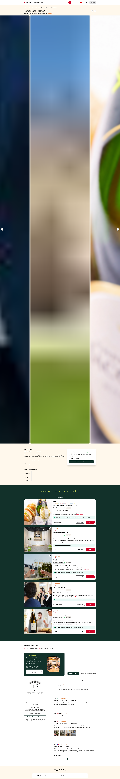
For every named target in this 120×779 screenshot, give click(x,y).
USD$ (83, 2)
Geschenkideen (39, 2)
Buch (89, 522)
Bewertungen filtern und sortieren (85, 680)
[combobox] (59, 2)
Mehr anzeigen (27, 464)
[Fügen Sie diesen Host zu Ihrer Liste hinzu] (95, 11)
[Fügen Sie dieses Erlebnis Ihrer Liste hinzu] (50, 501)
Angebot (79, 522)
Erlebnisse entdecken (81, 462)
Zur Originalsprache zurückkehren (35, 716)
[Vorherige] (2, 229)
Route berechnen (73, 673)
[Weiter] (118, 229)
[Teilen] (92, 11)
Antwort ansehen (57, 692)
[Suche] (69, 2)
